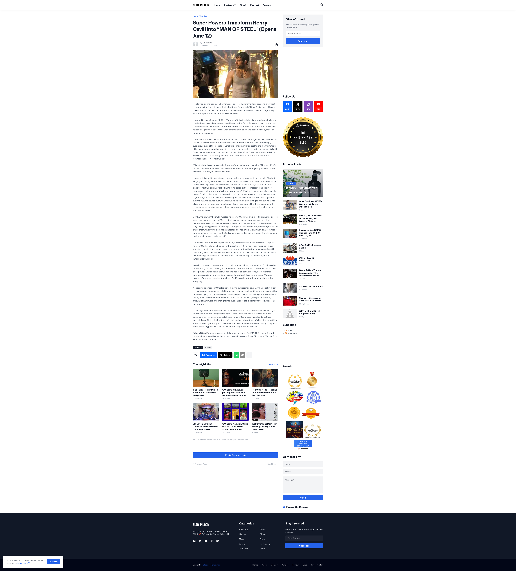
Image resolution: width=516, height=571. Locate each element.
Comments (292, 333)
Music (241, 539)
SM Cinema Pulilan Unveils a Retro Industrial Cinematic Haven (206, 426)
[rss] (217, 541)
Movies (203, 16)
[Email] (242, 355)
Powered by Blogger (297, 507)
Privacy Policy (317, 565)
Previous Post (201, 464)
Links (305, 565)
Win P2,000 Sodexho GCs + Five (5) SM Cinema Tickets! (310, 218)
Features (229, 4)
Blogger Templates (211, 565)
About (242, 4)
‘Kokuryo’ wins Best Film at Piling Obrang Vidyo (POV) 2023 (264, 426)
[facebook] (194, 541)
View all (272, 364)
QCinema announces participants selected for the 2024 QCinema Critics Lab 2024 (234, 392)
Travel (262, 548)
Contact (254, 4)
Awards (267, 4)
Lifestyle (243, 534)
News (262, 539)
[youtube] (206, 541)
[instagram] (212, 541)
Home (217, 4)
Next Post (272, 464)
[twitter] (200, 541)
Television (243, 548)
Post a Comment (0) (235, 455)
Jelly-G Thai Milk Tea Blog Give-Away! (309, 312)
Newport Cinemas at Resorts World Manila (310, 299)
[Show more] (249, 355)
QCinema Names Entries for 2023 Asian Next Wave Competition (235, 426)
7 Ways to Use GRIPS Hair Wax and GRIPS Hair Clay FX (310, 233)
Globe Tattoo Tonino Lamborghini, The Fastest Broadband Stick (310, 273)
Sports (242, 544)
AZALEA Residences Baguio (310, 246)
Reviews (295, 565)
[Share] (275, 44)
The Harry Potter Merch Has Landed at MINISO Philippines (205, 392)
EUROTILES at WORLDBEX (306, 259)
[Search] (320, 5)
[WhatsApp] (236, 355)
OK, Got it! (53, 562)
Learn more (22, 563)
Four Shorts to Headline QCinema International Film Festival (264, 392)
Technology (265, 544)
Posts (289, 330)
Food (262, 529)
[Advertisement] (305, 70)
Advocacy (243, 529)
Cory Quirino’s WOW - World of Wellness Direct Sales (310, 204)
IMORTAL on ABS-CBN (311, 286)
